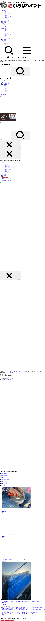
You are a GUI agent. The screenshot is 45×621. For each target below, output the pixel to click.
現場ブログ (4, 178)
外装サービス (5, 84)
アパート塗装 (7, 20)
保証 (3, 23)
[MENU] (26, 54)
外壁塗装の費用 (4, 481)
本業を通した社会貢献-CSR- (8, 606)
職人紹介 (4, 21)
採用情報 (4, 614)
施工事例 (4, 22)
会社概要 (4, 604)
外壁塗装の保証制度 (5, 479)
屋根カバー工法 (8, 16)
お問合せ (4, 615)
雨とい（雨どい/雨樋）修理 (10, 13)
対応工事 (4, 10)
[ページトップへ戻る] (13, 620)
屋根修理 (6, 15)
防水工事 (6, 18)
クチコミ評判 (3, 477)
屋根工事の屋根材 (4, 475)
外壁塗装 (6, 11)
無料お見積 (3, 485)
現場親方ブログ (5, 91)
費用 (6, 26)
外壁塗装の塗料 (4, 473)
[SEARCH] (9, 54)
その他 (3, 80)
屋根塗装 (6, 12)
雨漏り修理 (7, 17)
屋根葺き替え (7, 89)
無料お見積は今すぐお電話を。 (6, 620)
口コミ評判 (4, 82)
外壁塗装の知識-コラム (7, 83)
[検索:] (5, 75)
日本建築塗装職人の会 (15, 371)
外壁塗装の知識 (4, 483)
